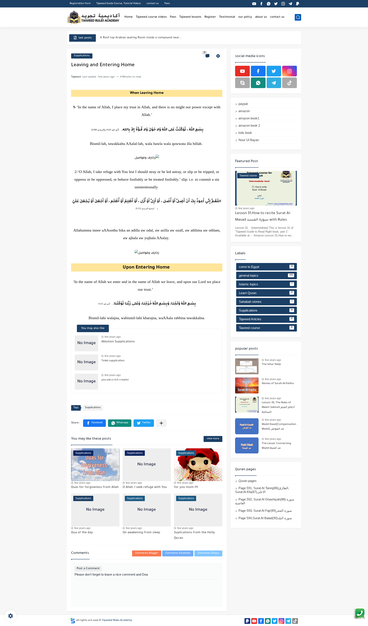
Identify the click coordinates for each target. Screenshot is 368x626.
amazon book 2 (249, 125)
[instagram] (283, 4)
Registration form (80, 3)
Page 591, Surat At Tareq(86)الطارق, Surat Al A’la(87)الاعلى (262, 490)
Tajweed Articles (266, 319)
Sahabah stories (266, 301)
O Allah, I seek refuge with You (145, 487)
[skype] (242, 82)
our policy (245, 17)
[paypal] (297, 4)
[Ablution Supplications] (86, 343)
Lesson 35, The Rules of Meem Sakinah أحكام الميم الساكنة (278, 407)
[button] (94, 423)
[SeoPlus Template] (72, 620)
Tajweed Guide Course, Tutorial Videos (118, 3)
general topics (266, 275)
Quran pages (248, 481)
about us (261, 17)
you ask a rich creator (115, 380)
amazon (244, 111)
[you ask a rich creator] (86, 382)
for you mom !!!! (186, 487)
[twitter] (275, 4)
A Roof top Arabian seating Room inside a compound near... (140, 37)
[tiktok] (289, 82)
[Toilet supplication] (86, 362)
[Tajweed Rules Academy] (93, 17)
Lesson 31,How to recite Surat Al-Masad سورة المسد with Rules (263, 217)
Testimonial (227, 17)
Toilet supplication (113, 360)
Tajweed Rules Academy (117, 620)
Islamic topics (266, 284)
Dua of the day (82, 533)
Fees (167, 3)
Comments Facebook (177, 553)
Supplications (82, 55)
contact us (153, 3)
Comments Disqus (208, 553)
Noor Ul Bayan (249, 140)
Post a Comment (88, 568)
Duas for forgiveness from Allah (95, 487)
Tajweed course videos (151, 17)
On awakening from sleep (141, 533)
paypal (243, 104)
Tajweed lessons (190, 17)
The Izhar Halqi (271, 364)
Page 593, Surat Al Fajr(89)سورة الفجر (265, 510)
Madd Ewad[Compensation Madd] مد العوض (279, 427)
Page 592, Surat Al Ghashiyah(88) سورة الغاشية (264, 501)
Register (210, 17)
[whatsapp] (268, 4)
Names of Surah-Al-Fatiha (278, 383)
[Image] (247, 366)
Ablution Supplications (118, 342)
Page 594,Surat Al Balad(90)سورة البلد (265, 518)
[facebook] (261, 4)
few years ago (113, 336)
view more (213, 438)
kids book (245, 132)
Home (128, 17)
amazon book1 (249, 118)
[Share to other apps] (161, 423)
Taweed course (266, 328)
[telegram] (290, 4)
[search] (298, 17)
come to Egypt (266, 267)
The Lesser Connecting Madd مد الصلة (276, 446)
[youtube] (254, 4)
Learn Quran (266, 293)
